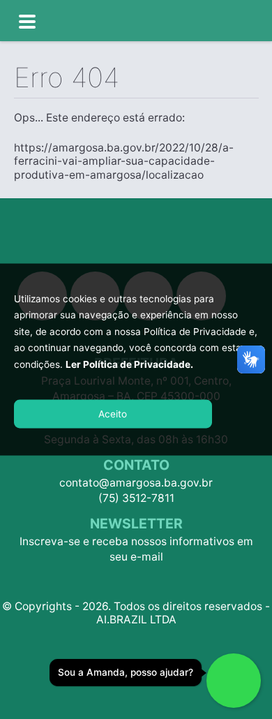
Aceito (112, 414)
